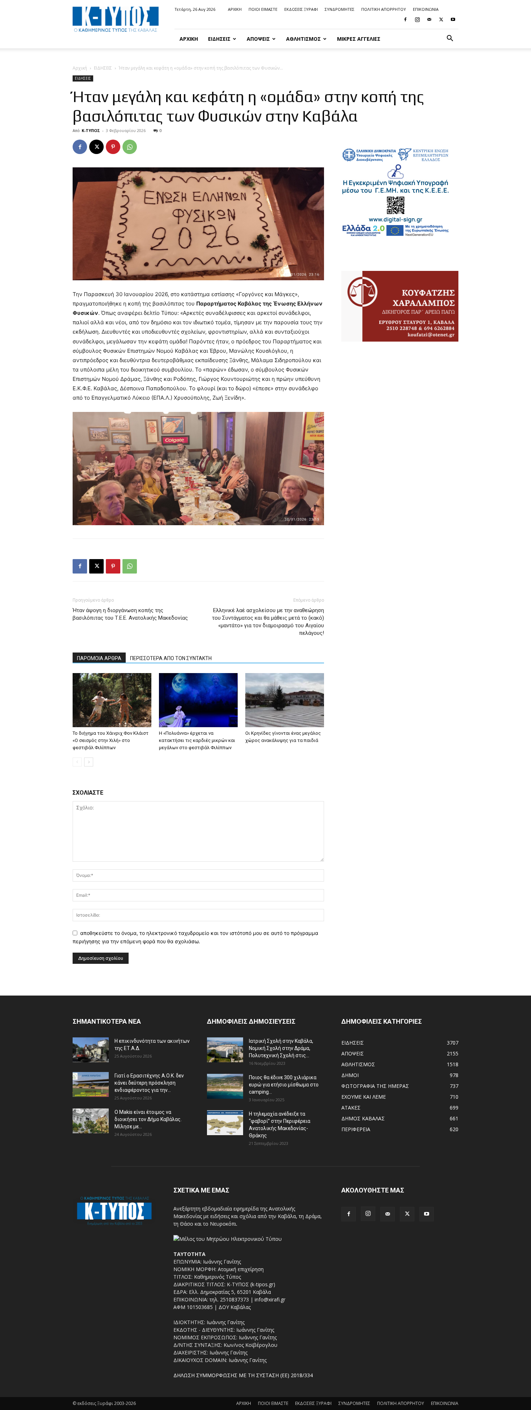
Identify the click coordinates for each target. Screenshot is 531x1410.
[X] (441, 19)
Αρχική (80, 68)
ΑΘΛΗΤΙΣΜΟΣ (303, 38)
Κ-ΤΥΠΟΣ (91, 130)
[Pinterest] (113, 147)
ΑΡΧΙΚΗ (235, 9)
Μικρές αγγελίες (358, 38)
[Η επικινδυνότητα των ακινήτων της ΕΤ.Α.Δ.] (91, 1049)
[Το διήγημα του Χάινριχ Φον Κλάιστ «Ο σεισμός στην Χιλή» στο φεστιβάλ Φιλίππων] (112, 700)
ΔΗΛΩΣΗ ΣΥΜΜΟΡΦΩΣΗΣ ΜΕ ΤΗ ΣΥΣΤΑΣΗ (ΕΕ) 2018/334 (243, 1375)
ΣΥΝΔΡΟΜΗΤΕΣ (339, 9)
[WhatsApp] (129, 147)
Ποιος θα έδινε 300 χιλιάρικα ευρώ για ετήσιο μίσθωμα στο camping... (284, 1085)
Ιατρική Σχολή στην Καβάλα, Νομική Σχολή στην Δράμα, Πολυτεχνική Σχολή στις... (281, 1048)
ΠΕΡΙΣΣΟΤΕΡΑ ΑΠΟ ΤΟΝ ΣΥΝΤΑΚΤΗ (171, 658)
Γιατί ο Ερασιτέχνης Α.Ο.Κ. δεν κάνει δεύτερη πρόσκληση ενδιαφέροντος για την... (149, 1083)
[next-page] (88, 762)
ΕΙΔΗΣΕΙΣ (219, 38)
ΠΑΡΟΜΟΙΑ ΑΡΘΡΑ (99, 658)
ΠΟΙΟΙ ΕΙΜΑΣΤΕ (263, 9)
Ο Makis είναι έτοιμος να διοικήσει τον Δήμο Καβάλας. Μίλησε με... (148, 1119)
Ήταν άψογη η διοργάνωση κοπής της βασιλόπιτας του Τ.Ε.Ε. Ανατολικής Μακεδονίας (130, 614)
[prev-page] (77, 762)
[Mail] (429, 19)
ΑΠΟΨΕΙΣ (258, 38)
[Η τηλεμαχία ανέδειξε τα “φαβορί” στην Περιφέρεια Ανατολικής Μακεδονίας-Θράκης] (225, 1122)
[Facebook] (405, 19)
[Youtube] (453, 19)
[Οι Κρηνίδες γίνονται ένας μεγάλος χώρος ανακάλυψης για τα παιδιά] (284, 700)
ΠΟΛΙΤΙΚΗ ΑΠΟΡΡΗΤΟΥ (383, 9)
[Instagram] (417, 19)
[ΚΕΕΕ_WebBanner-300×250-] (395, 235)
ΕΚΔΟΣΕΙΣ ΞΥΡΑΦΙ (301, 9)
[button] (449, 39)
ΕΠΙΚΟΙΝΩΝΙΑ (426, 9)
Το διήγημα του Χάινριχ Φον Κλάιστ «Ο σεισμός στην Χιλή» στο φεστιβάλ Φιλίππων (110, 740)
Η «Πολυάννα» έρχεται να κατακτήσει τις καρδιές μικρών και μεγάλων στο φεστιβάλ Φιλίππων (197, 740)
